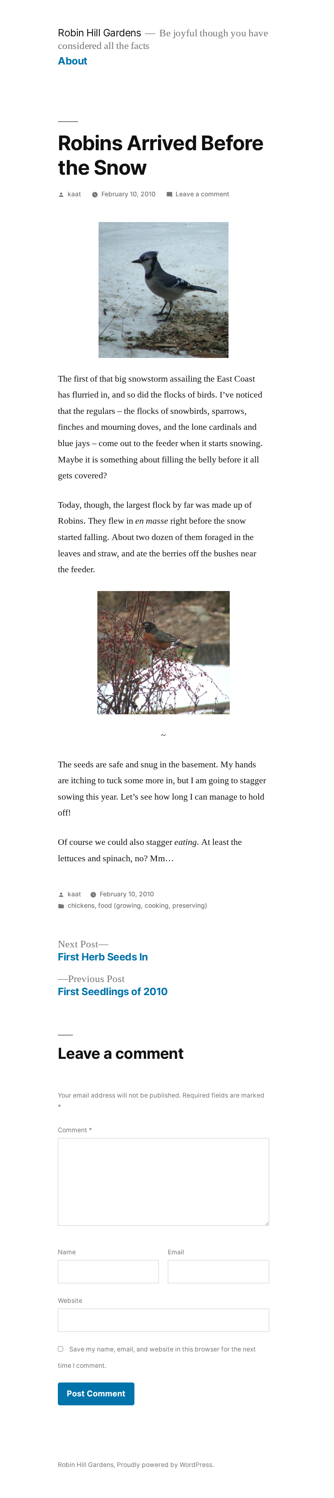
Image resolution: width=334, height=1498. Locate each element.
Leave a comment (202, 194)
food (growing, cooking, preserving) (152, 905)
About (73, 61)
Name (67, 1252)
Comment (75, 1130)
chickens (81, 905)
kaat (74, 194)
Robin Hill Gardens (99, 33)
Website (70, 1301)
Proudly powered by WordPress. (165, 1465)
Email (176, 1252)
